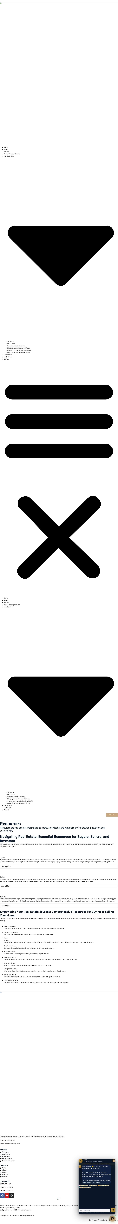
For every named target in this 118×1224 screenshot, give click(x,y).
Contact (6, 359)
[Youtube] (7, 1195)
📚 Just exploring (85, 1187)
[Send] (113, 1210)
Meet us (6, 152)
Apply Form (7, 357)
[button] (59, 478)
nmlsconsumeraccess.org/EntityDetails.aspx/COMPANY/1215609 (53, 1210)
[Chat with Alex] (112, 1218)
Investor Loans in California (16, 346)
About (6, 149)
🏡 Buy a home (83, 1185)
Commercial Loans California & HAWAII (20, 350)
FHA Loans (11, 343)
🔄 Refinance (93, 1185)
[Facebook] (2, 1195)
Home (6, 147)
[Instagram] (11, 1195)
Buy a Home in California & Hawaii (18, 352)
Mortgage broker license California (18, 348)
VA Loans (10, 341)
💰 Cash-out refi (103, 1185)
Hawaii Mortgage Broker (12, 154)
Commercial (8, 355)
